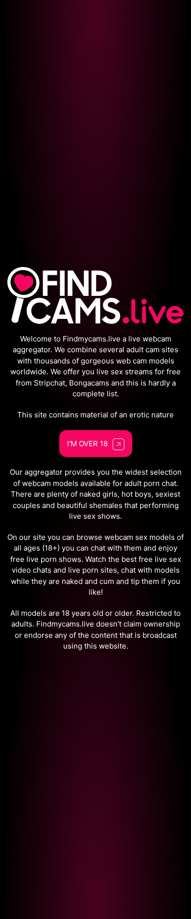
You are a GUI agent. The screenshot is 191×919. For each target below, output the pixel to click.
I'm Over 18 (87, 443)
